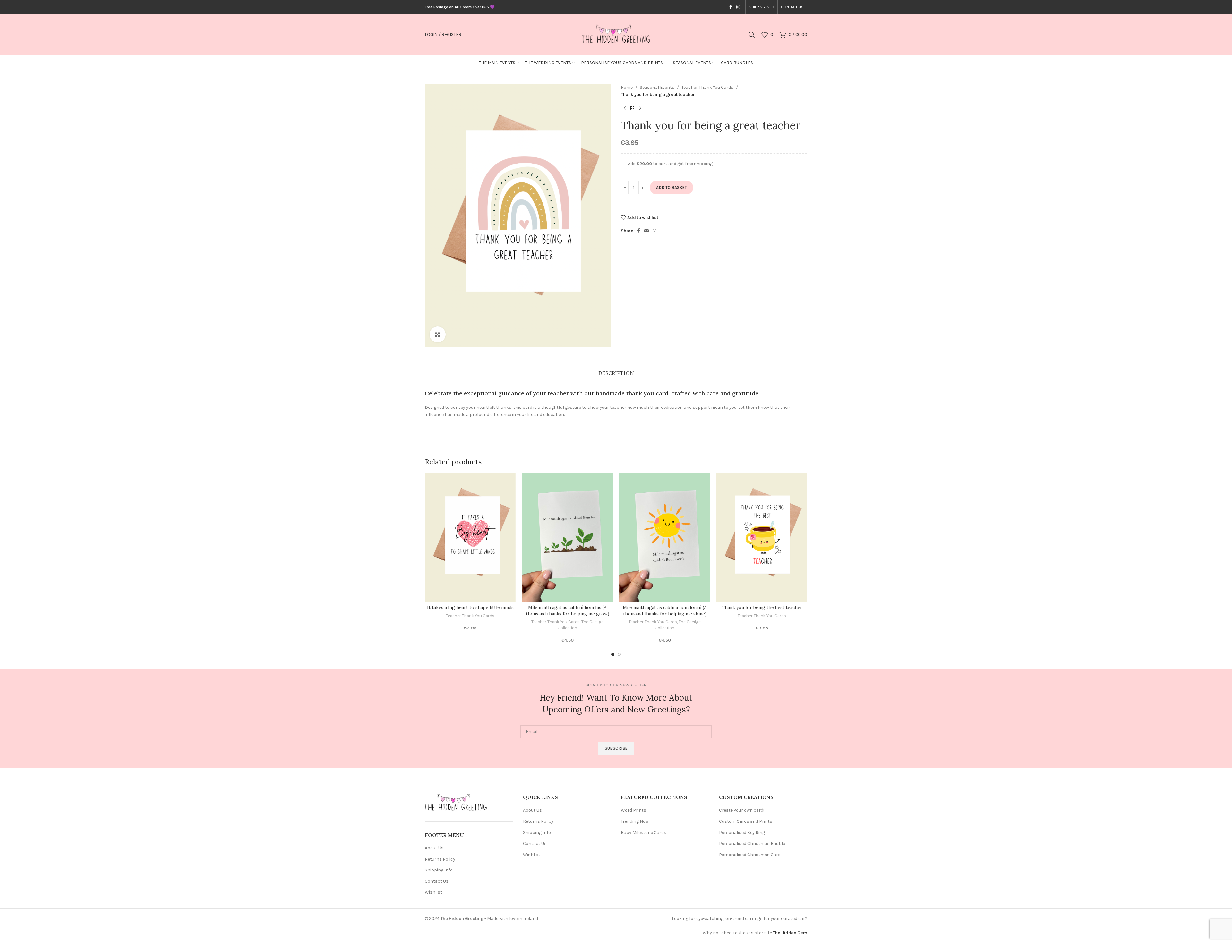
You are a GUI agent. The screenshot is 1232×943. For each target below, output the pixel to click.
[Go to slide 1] (612, 654)
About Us (434, 848)
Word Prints (633, 810)
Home (627, 87)
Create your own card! (741, 810)
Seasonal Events (657, 87)
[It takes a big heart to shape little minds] (470, 537)
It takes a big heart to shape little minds (470, 607)
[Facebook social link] (730, 7)
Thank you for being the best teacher (762, 607)
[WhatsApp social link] (654, 230)
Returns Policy (440, 859)
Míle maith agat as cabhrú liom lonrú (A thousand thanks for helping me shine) (665, 610)
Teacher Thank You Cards (707, 87)
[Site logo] (616, 34)
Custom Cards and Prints (745, 821)
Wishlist (433, 892)
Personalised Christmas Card (750, 854)
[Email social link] (646, 230)
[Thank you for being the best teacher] (761, 537)
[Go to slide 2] (619, 654)
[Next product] (640, 109)
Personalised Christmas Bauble (752, 843)
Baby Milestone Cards (643, 832)
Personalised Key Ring (742, 832)
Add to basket (671, 187)
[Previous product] (625, 109)
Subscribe (616, 748)
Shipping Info (439, 870)
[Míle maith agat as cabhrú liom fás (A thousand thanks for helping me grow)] (567, 537)
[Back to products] (632, 109)
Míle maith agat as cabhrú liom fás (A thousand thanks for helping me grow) (567, 610)
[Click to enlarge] (438, 334)
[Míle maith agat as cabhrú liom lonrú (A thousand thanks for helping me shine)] (664, 537)
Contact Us (437, 881)
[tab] (616, 370)
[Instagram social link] (738, 7)
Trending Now (635, 821)
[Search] (751, 34)
